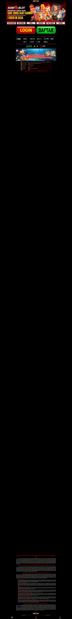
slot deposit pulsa (19, 606)
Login (12, 618)
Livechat (36, 618)
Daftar (60, 618)
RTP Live (17, 566)
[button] (1, 13)
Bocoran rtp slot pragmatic (19, 604)
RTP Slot (17, 558)
